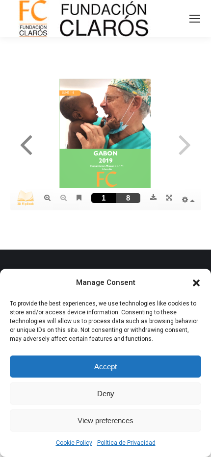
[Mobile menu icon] (194, 18)
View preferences (105, 420)
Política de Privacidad (126, 442)
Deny (105, 393)
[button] (196, 283)
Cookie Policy (74, 442)
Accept (105, 366)
